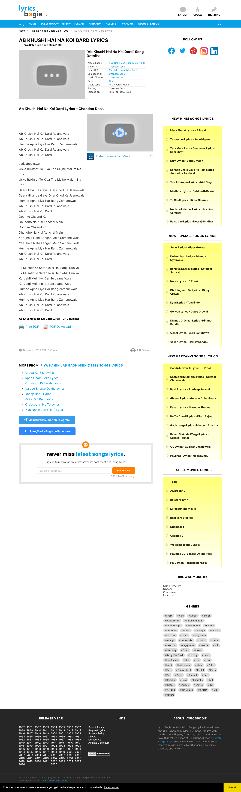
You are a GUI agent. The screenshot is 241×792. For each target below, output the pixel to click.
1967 (62, 739)
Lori (197, 660)
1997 (46, 751)
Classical (170, 635)
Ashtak (193, 616)
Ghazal (112, 81)
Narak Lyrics (184, 281)
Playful (200, 670)
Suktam (170, 695)
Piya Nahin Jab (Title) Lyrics (44, 410)
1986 (22, 748)
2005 (46, 755)
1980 (38, 745)
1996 (38, 751)
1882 (22, 727)
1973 (46, 742)
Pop (168, 675)
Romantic (198, 680)
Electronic (171, 645)
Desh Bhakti (186, 640)
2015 (62, 758)
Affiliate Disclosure (99, 742)
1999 (62, 751)
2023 (62, 761)
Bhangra (201, 630)
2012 (38, 758)
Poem (213, 670)
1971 (29, 742)
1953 (78, 733)
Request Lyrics (148, 23)
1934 (54, 727)
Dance (185, 635)
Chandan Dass (117, 66)
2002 (22, 755)
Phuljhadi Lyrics (189, 455)
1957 (46, 736)
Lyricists (168, 595)
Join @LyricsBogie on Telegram (49, 420)
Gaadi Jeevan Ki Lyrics (191, 368)
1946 (22, 733)
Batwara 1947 (179, 499)
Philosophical (184, 670)
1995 (30, 751)
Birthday (215, 630)
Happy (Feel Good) (174, 655)
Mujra (199, 665)
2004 (38, 755)
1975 (62, 742)
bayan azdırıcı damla (33, 707)
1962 (22, 739)
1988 (38, 748)
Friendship (171, 650)
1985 (78, 745)
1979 (30, 745)
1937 (78, 727)
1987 (30, 748)
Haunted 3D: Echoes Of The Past (191, 553)
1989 (46, 748)
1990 (54, 748)
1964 (38, 739)
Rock (184, 680)
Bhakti (169, 616)
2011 (29, 758)
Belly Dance (200, 635)
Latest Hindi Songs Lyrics (54, 780)
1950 (54, 733)
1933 (46, 727)
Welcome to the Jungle (185, 544)
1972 (38, 742)
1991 (62, 748)
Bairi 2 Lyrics (190, 389)
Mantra (186, 630)
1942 (54, 730)
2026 (22, 764)
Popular (197, 14)
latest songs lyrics (99, 454)
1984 (70, 745)
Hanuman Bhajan (194, 621)
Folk (217, 645)
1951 (62, 733)
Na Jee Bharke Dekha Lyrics (45, 388)
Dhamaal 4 (177, 526)
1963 (30, 739)
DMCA (92, 736)
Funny (186, 650)
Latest (183, 14)
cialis (17, 707)
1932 (38, 727)
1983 (62, 745)
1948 (38, 733)
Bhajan (207, 616)
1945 (78, 730)
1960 (70, 736)
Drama (202, 640)
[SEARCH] (220, 23)
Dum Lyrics (186, 160)
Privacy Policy (96, 733)
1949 (46, 733)
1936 (70, 727)
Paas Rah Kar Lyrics (39, 399)
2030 (54, 764)
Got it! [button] (232, 787)
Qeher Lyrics (189, 333)
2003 (30, 755)
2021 (46, 761)
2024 (70, 761)
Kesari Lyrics (190, 407)
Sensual (170, 685)
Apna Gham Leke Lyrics (41, 378)
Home (32, 23)
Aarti (181, 616)
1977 (78, 742)
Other (211, 665)
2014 (54, 758)
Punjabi (79, 23)
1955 (30, 736)
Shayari (199, 685)
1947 (30, 733)
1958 (54, 736)
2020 (38, 761)
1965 (46, 739)
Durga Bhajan (173, 621)
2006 (54, 755)
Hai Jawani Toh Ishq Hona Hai (188, 562)
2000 (70, 751)
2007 (62, 755)
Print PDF (32, 326)
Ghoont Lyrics (193, 398)
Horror (207, 655)
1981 (46, 745)
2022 (54, 761)
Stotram (203, 690)
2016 (70, 758)
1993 (78, 748)
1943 (62, 730)
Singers (167, 588)
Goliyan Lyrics (189, 311)
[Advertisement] (192, 86)
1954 (22, 736)
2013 (46, 758)
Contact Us (94, 739)
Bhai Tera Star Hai (181, 517)
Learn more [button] (111, 787)
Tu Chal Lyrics (189, 200)
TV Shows (127, 23)
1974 (54, 742)
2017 (78, 758)
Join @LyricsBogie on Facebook (49, 431)
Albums (111, 23)
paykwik (50, 707)
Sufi (211, 685)
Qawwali (193, 675)
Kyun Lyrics (185, 302)
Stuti (216, 690)
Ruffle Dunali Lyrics (191, 416)
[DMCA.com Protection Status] (99, 754)
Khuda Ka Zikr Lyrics (39, 372)
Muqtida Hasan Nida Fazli (123, 70)
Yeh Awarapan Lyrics (191, 182)
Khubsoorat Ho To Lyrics (42, 404)
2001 (78, 751)
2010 (22, 758)
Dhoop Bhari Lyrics (38, 394)
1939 (30, 730)
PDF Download (60, 326)
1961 (78, 736)
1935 (62, 727)
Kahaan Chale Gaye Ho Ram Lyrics (193, 171)
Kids (187, 660)
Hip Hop (193, 655)
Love (208, 660)
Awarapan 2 (177, 490)
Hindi (65, 23)
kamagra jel (62, 707)
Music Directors (172, 585)
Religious (170, 680)
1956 (38, 736)
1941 (46, 730)
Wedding (170, 690)
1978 (22, 745)
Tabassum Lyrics (190, 139)
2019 (30, 761)
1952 (70, 733)
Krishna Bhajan (173, 625)
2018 (22, 761)
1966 (54, 739)
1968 (70, 739)
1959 (62, 736)
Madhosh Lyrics (192, 191)
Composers (169, 592)
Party (168, 670)
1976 (70, 742)
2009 (78, 755)
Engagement (188, 645)
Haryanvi (95, 23)
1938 (22, 730)
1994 (22, 751)
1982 (54, 745)
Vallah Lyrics (189, 342)
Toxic (173, 481)
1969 (78, 739)
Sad (211, 680)
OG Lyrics (190, 446)
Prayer (179, 675)
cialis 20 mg (7, 707)
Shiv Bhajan (187, 690)
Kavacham (171, 630)
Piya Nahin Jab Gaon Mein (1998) (127, 62)
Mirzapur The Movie (183, 508)
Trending (214, 14)
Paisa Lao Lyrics (191, 221)
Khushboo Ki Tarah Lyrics (43, 383)
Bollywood (49, 23)
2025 (78, 761)
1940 (38, 730)
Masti (169, 665)
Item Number (172, 660)
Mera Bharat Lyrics (188, 130)
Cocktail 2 (176, 535)
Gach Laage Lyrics (194, 425)
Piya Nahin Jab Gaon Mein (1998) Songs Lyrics (81, 365)
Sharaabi (185, 685)
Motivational (184, 665)
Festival (204, 645)
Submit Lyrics (96, 727)
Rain (206, 675)
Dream (215, 640)
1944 (70, 730)
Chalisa (210, 625)
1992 (70, 748)
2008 (70, 755)
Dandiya (170, 640)
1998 (54, 751)
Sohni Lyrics (187, 247)
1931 (29, 727)
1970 (22, 742)
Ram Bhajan (194, 625)
